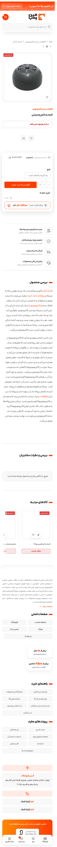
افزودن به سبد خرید (20, 185)
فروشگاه (14, 622)
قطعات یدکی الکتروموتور (35, 41)
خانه (50, 41)
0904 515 (27, 802)
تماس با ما (14, 629)
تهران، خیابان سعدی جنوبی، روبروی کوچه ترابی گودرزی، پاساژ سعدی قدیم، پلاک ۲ (27, 780)
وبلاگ (40, 629)
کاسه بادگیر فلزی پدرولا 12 (41, 544)
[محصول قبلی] (50, 46)
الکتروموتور (35, 305)
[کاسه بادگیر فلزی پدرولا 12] (35, 525)
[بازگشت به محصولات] (47, 46)
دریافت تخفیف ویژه (13, 6)
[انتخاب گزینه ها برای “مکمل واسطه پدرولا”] (4, 535)
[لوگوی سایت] (37, 17)
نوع (48, 169)
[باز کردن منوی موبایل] (50, 17)
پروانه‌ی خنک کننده (36, 296)
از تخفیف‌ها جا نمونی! (41, 6)
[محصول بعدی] (43, 46)
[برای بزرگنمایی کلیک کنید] (47, 97)
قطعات (43, 396)
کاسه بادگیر (17, 41)
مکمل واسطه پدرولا (9, 544)
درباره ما (28, 636)
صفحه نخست (40, 622)
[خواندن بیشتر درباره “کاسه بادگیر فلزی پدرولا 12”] (38, 535)
